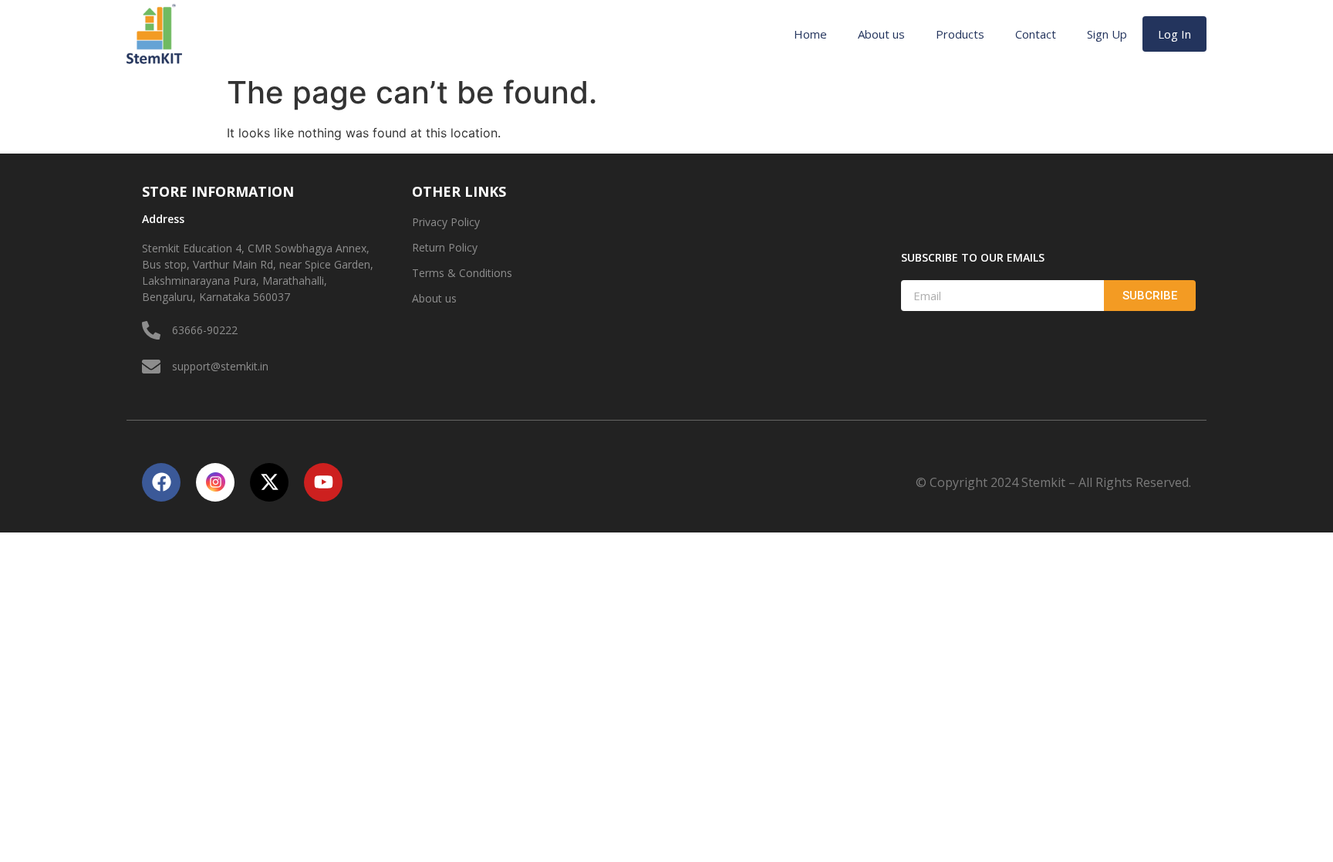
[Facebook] (161, 482)
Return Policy (445, 247)
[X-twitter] (269, 482)
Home (810, 34)
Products (960, 34)
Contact (1035, 34)
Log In (1174, 34)
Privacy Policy (446, 222)
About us (881, 34)
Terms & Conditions (462, 272)
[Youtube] (323, 482)
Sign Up (1107, 34)
